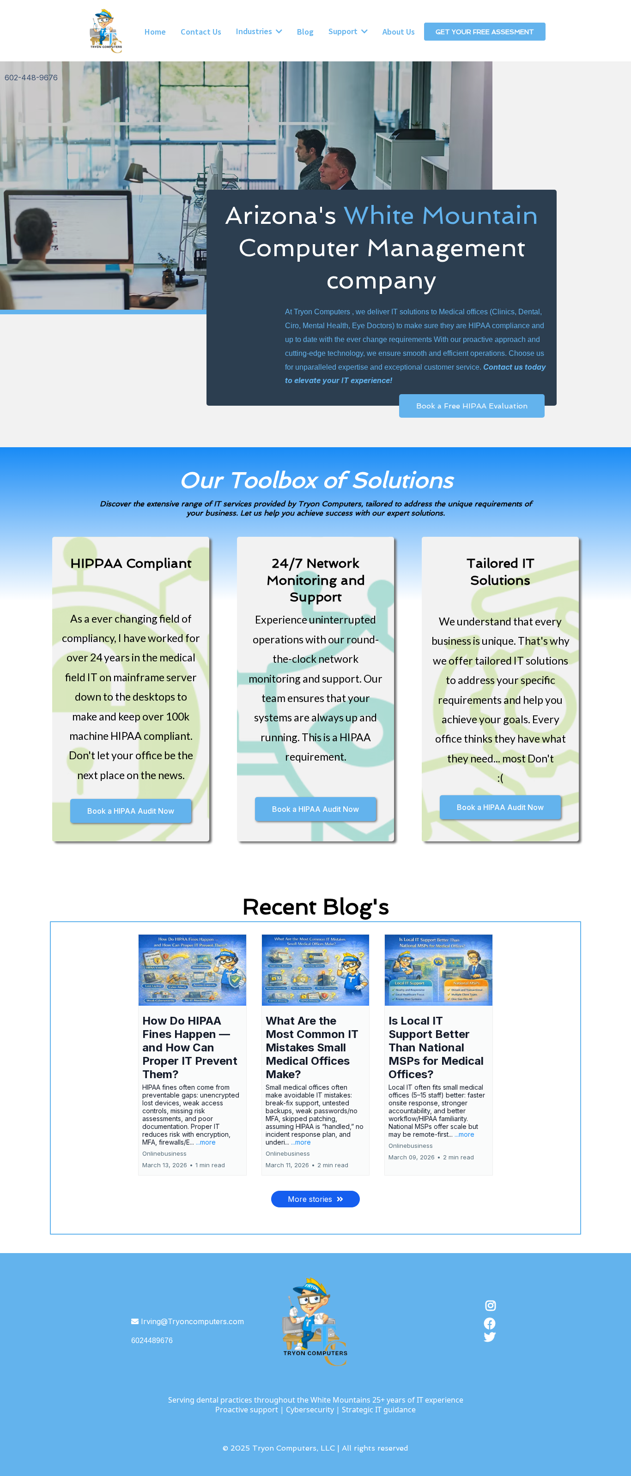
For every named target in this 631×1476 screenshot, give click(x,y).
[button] (192, 1055)
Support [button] (343, 30)
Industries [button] (255, 30)
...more (206, 1142)
